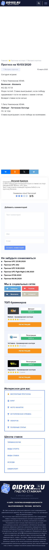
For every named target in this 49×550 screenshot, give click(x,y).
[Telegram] (34, 172)
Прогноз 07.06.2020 (12, 275)
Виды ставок (13, 456)
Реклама (28, 506)
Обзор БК (14, 421)
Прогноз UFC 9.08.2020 (14, 268)
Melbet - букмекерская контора (20, 317)
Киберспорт (13, 469)
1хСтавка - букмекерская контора (21, 343)
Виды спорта (13, 449)
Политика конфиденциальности (28, 502)
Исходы (11, 462)
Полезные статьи (18, 427)
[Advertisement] (24, 32)
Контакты (37, 506)
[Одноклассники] (15, 172)
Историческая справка (20, 414)
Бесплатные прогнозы (20, 394)
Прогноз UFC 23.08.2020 (15, 261)
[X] (24, 172)
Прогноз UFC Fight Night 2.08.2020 (19, 272)
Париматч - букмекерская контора (22, 370)
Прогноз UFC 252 (11, 265)
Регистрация (24, 325)
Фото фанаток (16, 407)
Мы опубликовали (15, 506)
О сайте (10, 502)
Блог (12, 401)
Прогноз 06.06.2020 (13, 278)
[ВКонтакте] (5, 172)
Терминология (14, 442)
